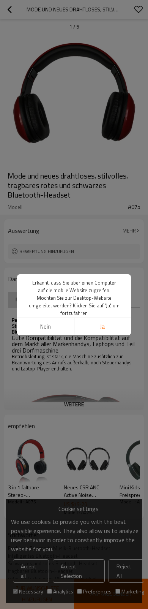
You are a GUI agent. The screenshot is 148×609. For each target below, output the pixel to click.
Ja (102, 326)
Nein (45, 326)
